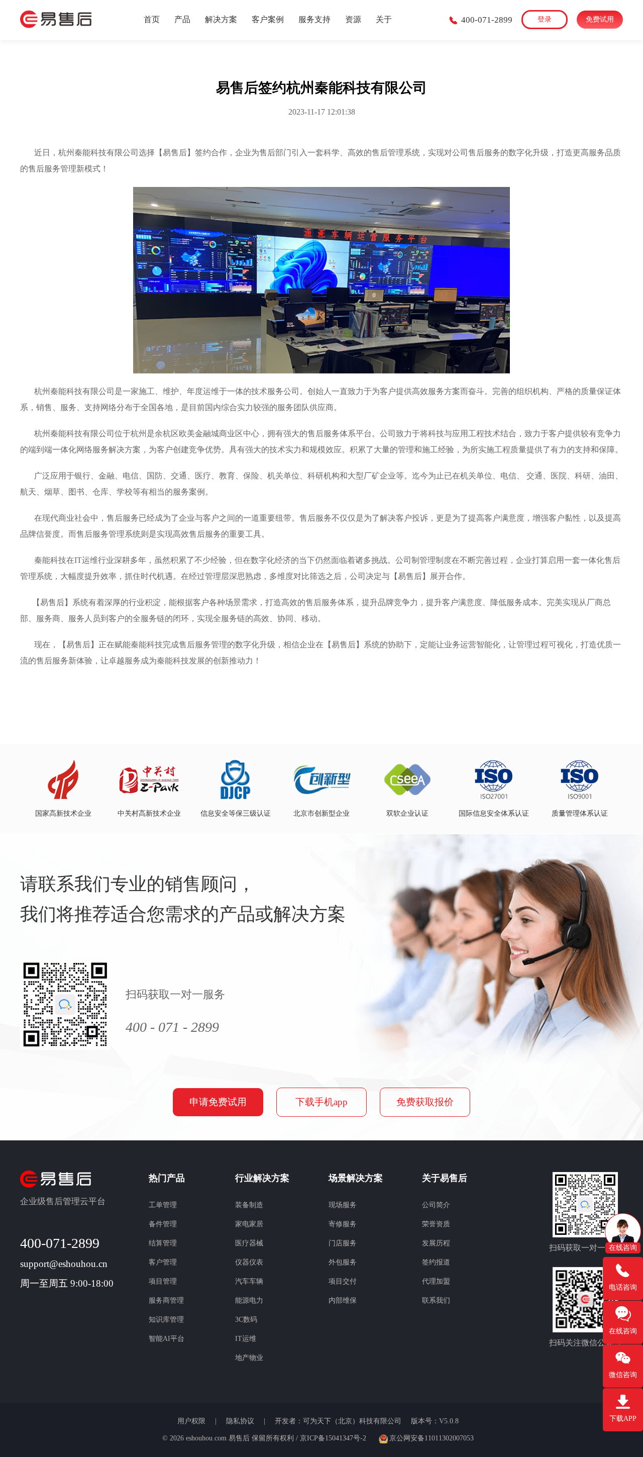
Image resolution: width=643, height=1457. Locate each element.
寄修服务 (343, 1224)
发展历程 (436, 1243)
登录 (545, 19)
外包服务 (343, 1262)
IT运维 (245, 1338)
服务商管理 (166, 1300)
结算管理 (163, 1243)
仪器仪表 (249, 1262)
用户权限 (192, 1421)
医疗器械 (249, 1243)
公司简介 (436, 1205)
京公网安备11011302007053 (431, 1438)
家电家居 (249, 1224)
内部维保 (343, 1300)
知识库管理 (166, 1319)
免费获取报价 (425, 1102)
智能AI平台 (166, 1338)
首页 (152, 19)
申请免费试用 (218, 1102)
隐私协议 (241, 1421)
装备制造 (249, 1205)
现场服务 (343, 1205)
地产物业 (249, 1358)
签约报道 (436, 1262)
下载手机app (321, 1102)
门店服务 (343, 1243)
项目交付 (343, 1281)
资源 (353, 19)
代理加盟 (436, 1281)
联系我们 (436, 1300)
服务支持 (314, 19)
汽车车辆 (249, 1281)
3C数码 (246, 1319)
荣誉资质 (436, 1224)
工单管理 (163, 1205)
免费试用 (600, 19)
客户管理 (163, 1262)
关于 (384, 19)
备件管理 (163, 1224)
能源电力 (249, 1300)
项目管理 (163, 1281)
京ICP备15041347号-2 (333, 1438)
